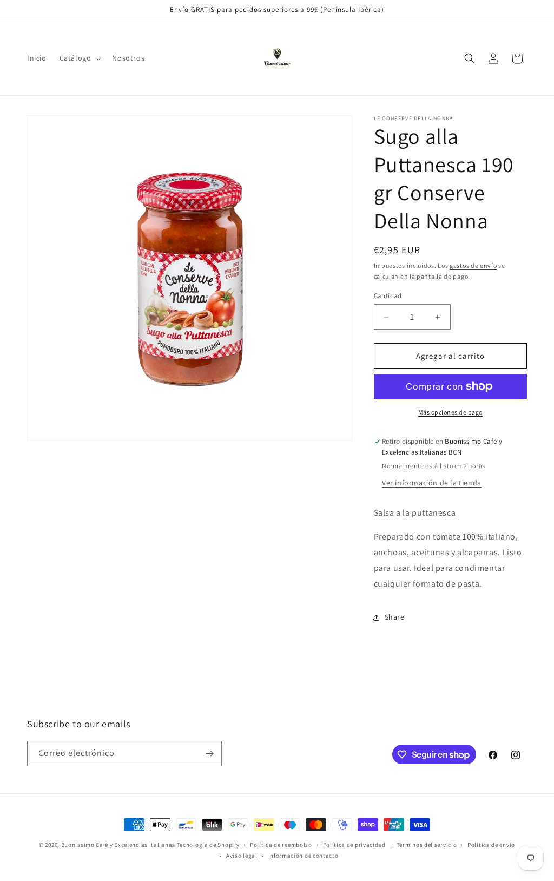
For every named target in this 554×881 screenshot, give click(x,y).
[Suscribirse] (209, 753)
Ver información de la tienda (432, 483)
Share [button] (395, 617)
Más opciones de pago (450, 412)
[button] (79, 58)
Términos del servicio (427, 845)
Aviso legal (242, 855)
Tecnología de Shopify (208, 845)
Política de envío (491, 845)
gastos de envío (473, 265)
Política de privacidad (354, 845)
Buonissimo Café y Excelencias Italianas (119, 845)
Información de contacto (303, 855)
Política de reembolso (281, 845)
